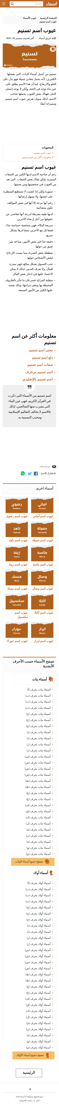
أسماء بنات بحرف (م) (38, 829)
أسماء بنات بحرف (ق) (38, 811)
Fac (29, 1089)
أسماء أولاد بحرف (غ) (38, 993)
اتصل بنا (37, 1101)
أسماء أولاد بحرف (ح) (38, 913)
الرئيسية (29, 1073)
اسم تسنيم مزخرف (39, 372)
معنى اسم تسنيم (41, 350)
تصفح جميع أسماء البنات (29, 861)
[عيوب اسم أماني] (42, 505)
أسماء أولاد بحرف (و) (39, 1041)
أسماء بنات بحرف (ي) (38, 854)
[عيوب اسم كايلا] (42, 601)
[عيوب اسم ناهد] (17, 529)
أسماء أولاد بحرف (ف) (38, 999)
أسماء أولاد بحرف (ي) (38, 1047)
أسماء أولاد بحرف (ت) (38, 895)
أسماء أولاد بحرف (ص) (38, 962)
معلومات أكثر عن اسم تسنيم (36, 157)
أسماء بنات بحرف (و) (39, 848)
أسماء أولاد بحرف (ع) (38, 986)
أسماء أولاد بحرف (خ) (38, 920)
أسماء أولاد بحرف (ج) (38, 907)
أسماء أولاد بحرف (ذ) (39, 932)
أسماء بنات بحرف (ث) (38, 708)
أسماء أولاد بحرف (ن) (38, 1029)
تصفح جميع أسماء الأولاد (30, 1055)
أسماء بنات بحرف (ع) (38, 793)
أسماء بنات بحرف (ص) (38, 769)
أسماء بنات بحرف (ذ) (39, 738)
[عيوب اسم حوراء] (17, 630)
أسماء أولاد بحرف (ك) (38, 1011)
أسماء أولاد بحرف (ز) (39, 944)
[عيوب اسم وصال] (42, 577)
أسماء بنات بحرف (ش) (38, 762)
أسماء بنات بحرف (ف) (38, 805)
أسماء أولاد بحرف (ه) (39, 1035)
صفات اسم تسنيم (40, 365)
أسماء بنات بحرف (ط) (38, 781)
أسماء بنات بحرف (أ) (39, 689)
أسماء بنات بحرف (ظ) (38, 787)
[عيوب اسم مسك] (17, 577)
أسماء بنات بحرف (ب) (38, 696)
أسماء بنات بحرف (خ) (38, 726)
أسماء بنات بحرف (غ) (38, 799)
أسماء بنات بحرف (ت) (38, 702)
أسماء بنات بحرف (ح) (38, 720)
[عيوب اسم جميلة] (42, 529)
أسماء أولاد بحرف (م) (38, 1023)
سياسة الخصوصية (25, 1101)
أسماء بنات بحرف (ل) (38, 823)
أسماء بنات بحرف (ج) (38, 714)
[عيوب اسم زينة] (17, 553)
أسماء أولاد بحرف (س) (38, 950)
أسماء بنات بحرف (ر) (39, 744)
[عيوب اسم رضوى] (17, 505)
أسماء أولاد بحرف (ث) (38, 901)
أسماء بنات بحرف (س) (38, 756)
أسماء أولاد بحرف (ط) (38, 974)
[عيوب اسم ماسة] (42, 553)
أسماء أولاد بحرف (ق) (38, 1005)
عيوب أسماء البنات (45, 466)
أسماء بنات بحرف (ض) (38, 775)
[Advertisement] (29, 126)
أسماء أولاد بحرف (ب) (38, 889)
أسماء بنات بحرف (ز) (39, 750)
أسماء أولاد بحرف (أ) (39, 883)
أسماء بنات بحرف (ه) (39, 842)
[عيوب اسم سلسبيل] (17, 601)
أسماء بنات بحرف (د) (39, 732)
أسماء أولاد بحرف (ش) (38, 956)
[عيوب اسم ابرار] (42, 630)
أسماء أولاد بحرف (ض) (38, 968)
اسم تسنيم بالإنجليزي (38, 379)
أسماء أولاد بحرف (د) (39, 926)
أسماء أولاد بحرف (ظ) (38, 980)
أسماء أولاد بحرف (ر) (39, 938)
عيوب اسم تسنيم (42, 153)
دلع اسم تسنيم (42, 357)
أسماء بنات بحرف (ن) (38, 836)
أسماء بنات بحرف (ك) (38, 817)
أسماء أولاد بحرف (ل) (38, 1017)
